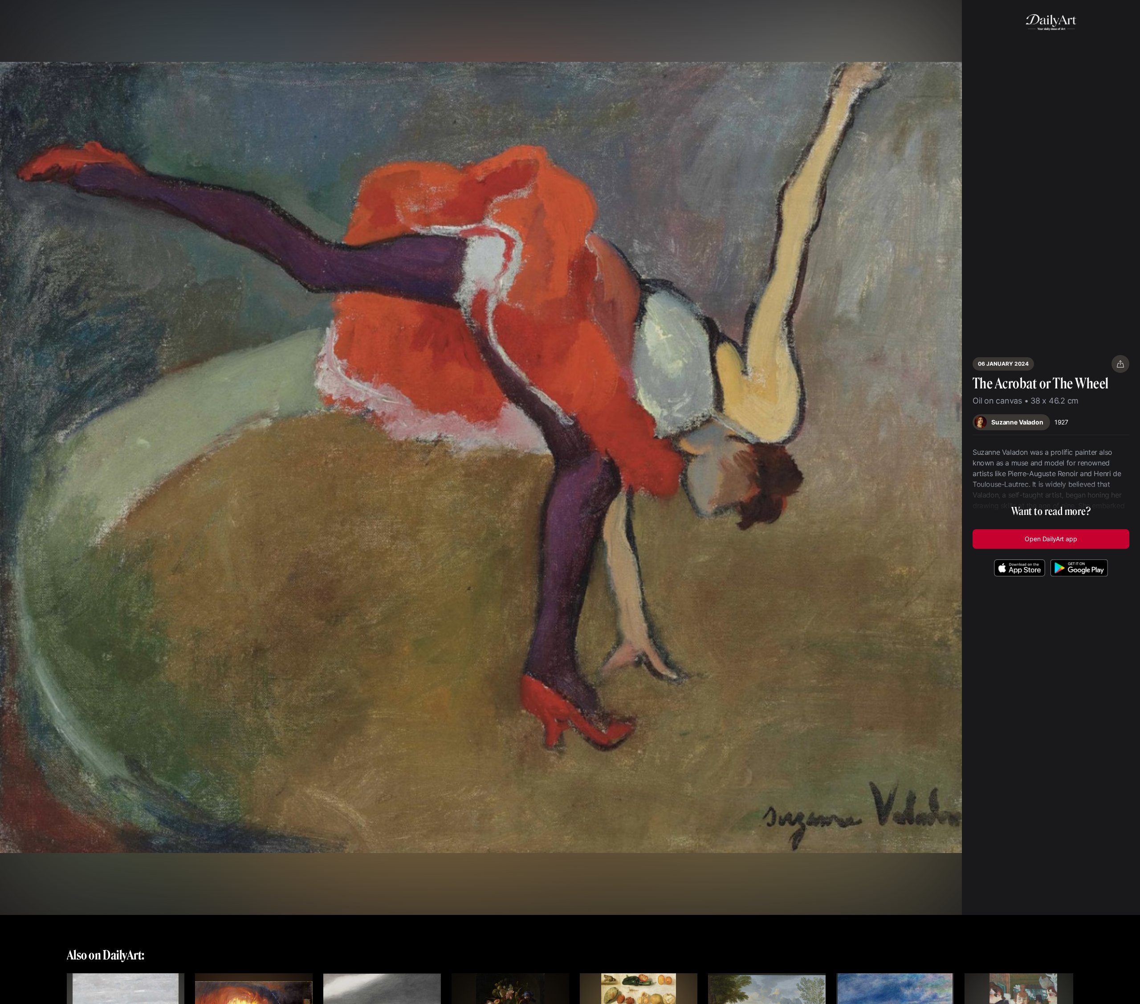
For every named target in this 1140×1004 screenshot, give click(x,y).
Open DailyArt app (1051, 539)
